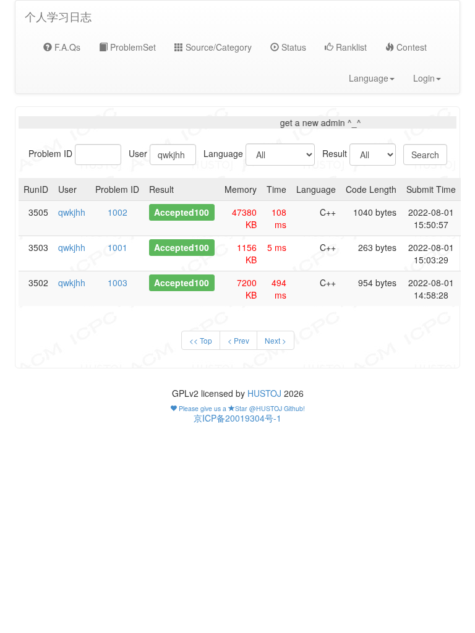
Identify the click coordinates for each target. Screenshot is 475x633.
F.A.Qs (66, 47)
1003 (117, 282)
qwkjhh (71, 212)
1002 (117, 212)
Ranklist (350, 47)
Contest (410, 47)
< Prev (238, 340)
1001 (117, 247)
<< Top (200, 340)
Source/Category (217, 47)
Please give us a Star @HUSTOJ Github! (241, 408)
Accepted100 (181, 212)
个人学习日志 (58, 16)
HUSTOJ (264, 393)
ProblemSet (132, 47)
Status (292, 47)
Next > (275, 340)
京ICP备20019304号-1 (237, 418)
